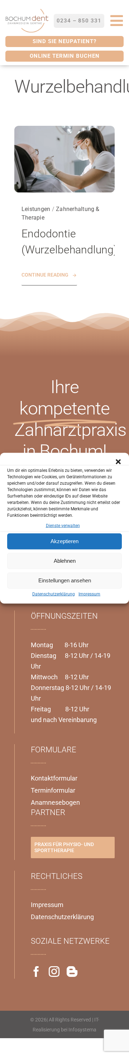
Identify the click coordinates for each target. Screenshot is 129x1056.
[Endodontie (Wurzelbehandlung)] (64, 130)
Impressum (89, 593)
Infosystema (82, 1029)
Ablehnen (65, 561)
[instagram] (54, 971)
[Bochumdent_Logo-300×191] (26, 10)
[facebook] (36, 971)
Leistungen (36, 209)
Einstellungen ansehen (64, 580)
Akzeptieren (64, 541)
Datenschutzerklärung (53, 593)
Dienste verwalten (63, 525)
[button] (118, 461)
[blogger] (72, 971)
